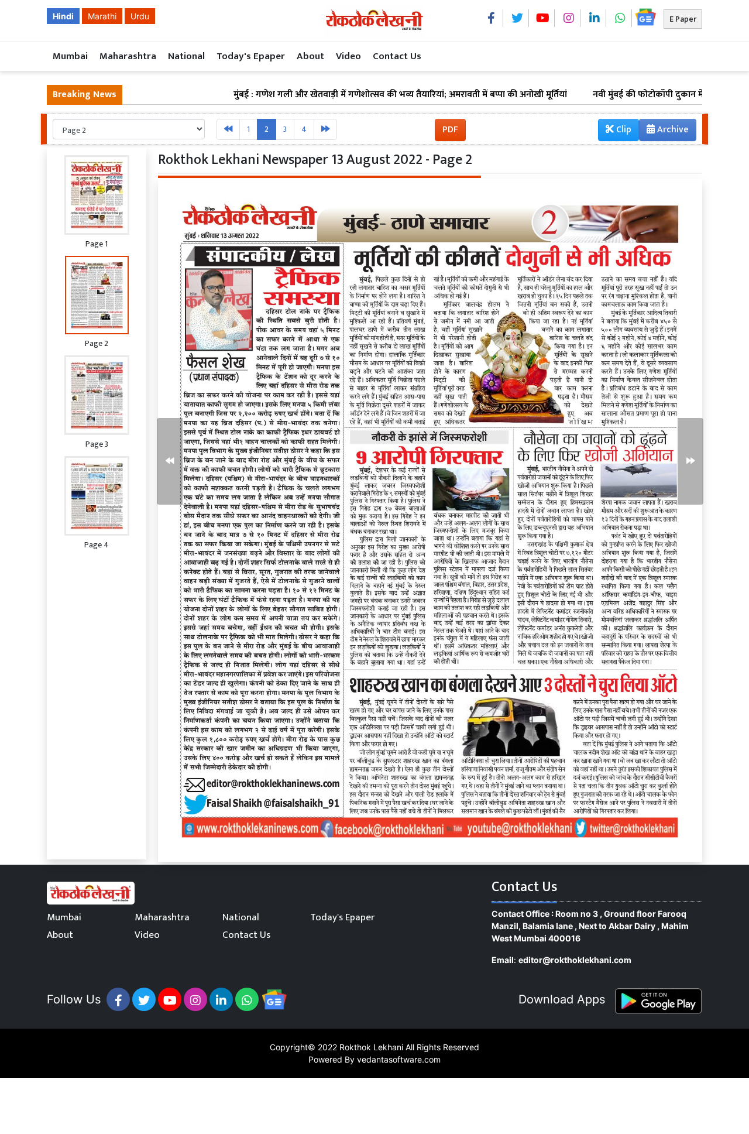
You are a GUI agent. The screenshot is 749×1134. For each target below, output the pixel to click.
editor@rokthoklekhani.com (574, 960)
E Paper (682, 19)
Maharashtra (127, 56)
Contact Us (397, 56)
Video (348, 56)
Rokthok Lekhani (371, 1047)
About (310, 56)
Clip (622, 130)
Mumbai (70, 56)
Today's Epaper (251, 56)
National (186, 56)
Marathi (102, 16)
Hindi (63, 16)
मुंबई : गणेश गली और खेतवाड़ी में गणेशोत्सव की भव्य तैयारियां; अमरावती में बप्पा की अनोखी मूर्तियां (352, 95)
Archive (672, 130)
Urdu (139, 16)
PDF (450, 130)
